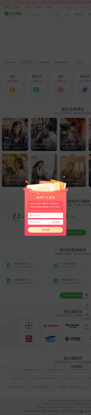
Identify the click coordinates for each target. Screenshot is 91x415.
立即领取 (45, 230)
